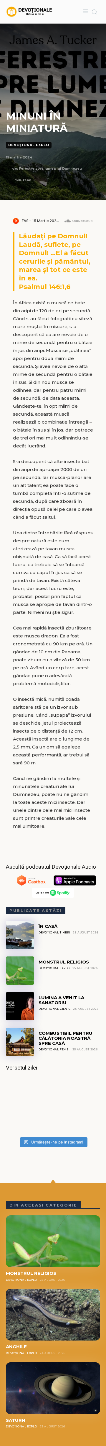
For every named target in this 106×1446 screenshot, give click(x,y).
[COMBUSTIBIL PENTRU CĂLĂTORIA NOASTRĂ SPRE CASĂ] (20, 1042)
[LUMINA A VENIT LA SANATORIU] (20, 1006)
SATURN (15, 1420)
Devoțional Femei (54, 1049)
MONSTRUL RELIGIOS (64, 962)
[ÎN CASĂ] (20, 935)
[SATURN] (53, 1388)
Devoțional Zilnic (55, 1008)
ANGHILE (16, 1346)
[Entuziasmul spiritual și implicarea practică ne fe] (53, 1106)
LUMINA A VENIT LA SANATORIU (61, 1000)
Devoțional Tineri (54, 932)
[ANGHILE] (53, 1315)
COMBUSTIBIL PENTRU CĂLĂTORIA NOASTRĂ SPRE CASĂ (65, 1038)
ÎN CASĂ (48, 926)
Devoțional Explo (28, 145)
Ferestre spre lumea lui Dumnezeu (50, 168)
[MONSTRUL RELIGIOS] (20, 970)
